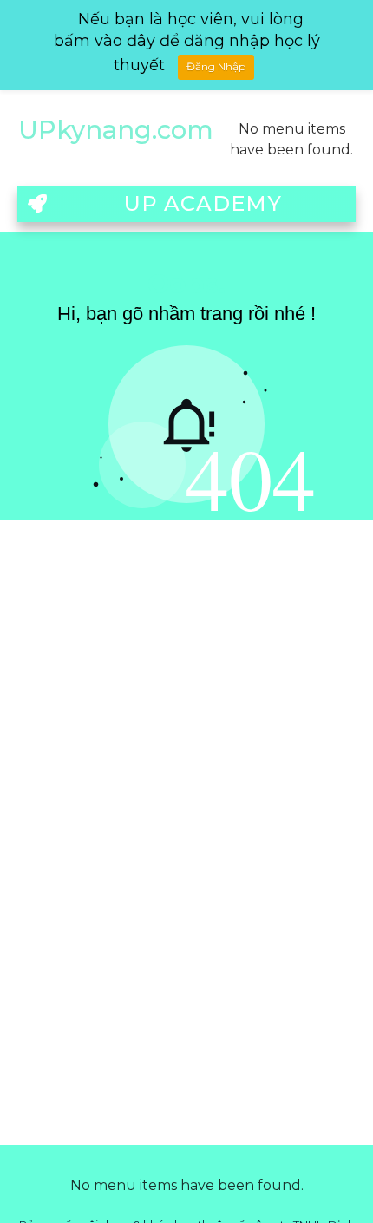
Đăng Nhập (215, 66)
